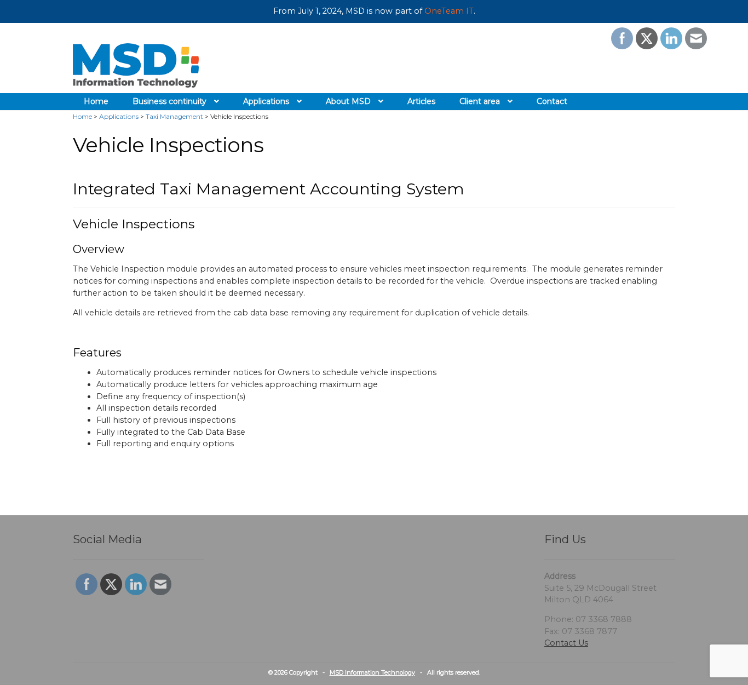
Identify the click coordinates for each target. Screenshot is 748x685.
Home (96, 101)
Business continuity (169, 101)
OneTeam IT (449, 11)
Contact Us (566, 643)
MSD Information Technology (372, 672)
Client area (479, 101)
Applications (266, 101)
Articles (421, 101)
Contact (552, 101)
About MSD (348, 101)
